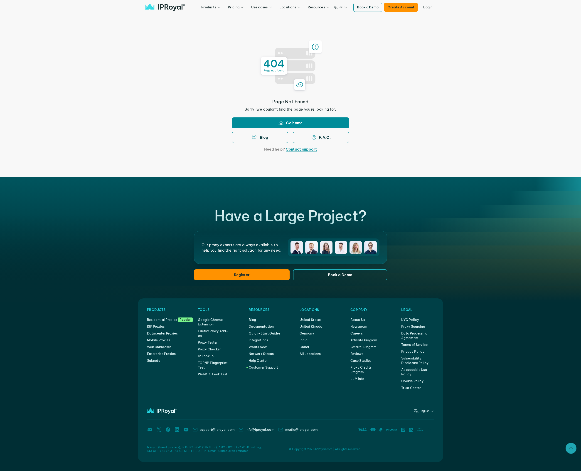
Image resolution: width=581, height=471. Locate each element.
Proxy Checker (209, 349)
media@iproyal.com (301, 430)
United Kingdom (312, 327)
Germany (307, 333)
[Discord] (150, 429)
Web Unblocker (159, 347)
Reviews (356, 354)
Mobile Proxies (158, 340)
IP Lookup (206, 356)
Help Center (258, 361)
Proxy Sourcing (413, 327)
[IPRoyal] (165, 7)
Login (427, 7)
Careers (356, 333)
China (304, 347)
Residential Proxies (162, 320)
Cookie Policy (412, 381)
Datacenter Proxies (162, 333)
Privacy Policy (412, 352)
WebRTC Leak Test (212, 374)
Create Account (401, 7)
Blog (252, 320)
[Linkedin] (177, 429)
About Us (357, 320)
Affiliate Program (363, 340)
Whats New (258, 347)
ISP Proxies (156, 327)
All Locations (310, 354)
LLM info (357, 379)
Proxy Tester (207, 342)
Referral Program (363, 347)
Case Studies (360, 361)
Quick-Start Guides (265, 333)
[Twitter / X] (159, 429)
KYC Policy (410, 320)
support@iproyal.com (217, 430)
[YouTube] (186, 429)
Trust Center (411, 388)
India (304, 340)
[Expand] (571, 448)
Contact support (301, 149)
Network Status (261, 354)
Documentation (261, 327)
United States (311, 320)
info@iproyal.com (260, 430)
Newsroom (358, 327)
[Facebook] (168, 429)
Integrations (258, 340)
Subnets (153, 361)
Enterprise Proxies (161, 354)
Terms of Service (414, 345)
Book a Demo (368, 7)
